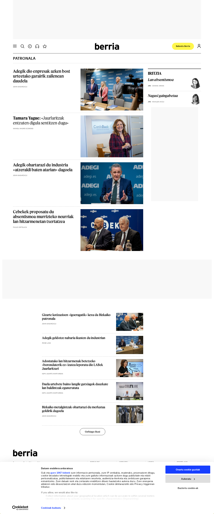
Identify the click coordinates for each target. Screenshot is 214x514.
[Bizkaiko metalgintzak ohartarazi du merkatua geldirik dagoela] (129, 414)
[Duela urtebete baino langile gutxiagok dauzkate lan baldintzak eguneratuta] (129, 391)
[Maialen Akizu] (195, 99)
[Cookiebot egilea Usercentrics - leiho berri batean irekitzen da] (20, 508)
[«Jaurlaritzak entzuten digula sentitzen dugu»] (112, 136)
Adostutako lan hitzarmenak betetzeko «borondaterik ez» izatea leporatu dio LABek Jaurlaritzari (72, 364)
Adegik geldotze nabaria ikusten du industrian (73, 338)
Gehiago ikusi (92, 431)
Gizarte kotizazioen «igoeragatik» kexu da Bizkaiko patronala (76, 316)
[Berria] (25, 455)
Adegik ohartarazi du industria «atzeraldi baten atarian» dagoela (42, 167)
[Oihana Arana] (195, 83)
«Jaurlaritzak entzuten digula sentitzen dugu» (40, 120)
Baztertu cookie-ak (188, 488)
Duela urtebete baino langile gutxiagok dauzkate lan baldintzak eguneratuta (75, 386)
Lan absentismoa (161, 80)
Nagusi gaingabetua (163, 96)
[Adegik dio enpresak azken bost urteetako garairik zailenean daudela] (112, 89)
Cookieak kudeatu (51, 507)
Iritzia (154, 73)
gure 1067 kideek (60, 472)
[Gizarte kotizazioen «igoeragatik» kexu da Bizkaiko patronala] (129, 322)
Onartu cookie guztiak (188, 469)
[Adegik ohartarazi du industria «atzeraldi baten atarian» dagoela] (112, 183)
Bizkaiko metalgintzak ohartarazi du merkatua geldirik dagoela (73, 409)
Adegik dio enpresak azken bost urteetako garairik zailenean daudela (41, 76)
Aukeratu (186, 478)
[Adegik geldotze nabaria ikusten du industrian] (129, 345)
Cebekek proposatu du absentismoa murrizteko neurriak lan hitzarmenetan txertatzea (43, 216)
